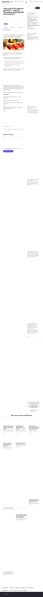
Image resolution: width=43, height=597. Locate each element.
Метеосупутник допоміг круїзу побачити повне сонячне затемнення (32, 34)
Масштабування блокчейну (34, 17)
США (40, 1)
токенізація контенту (30, 27)
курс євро (34, 23)
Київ (29, 17)
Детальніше (33, 410)
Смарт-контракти (35, 18)
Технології (31, 1)
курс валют (30, 22)
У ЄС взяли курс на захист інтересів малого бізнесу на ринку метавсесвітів (34, 500)
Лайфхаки (15, 1)
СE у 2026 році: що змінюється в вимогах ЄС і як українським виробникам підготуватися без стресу (34, 427)
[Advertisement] (13, 78)
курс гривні (36, 22)
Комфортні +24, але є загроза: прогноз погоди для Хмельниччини (32, 107)
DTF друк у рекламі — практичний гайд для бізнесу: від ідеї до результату (7, 444)
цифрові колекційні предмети (31, 28)
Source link (5, 110)
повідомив (7, 52)
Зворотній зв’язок (16, 590)
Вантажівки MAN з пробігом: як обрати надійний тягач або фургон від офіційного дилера (8, 427)
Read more (32, 39)
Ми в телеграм (24, 590)
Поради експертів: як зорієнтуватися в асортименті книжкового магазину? (20, 427)
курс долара (29, 23)
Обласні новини (5, 587)
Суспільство (36, 1)
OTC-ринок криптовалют (32, 12)
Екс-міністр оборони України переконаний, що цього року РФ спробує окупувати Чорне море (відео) (21, 516)
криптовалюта (30, 21)
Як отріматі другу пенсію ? (8, 572)
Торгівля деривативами (31, 19)
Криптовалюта (21, 1)
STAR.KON (5, 2)
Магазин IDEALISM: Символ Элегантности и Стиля (21, 443)
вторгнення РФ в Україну (32, 20)
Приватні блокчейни (30, 18)
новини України (33, 25)
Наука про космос (23, 587)
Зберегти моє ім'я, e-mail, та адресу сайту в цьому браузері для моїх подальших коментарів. (13, 148)
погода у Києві (30, 26)
